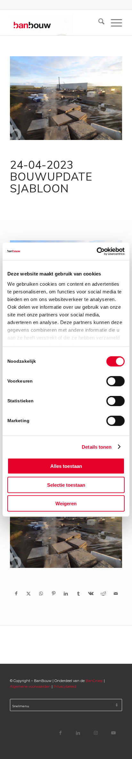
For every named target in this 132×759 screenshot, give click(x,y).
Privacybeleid (65, 686)
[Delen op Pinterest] (53, 593)
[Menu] (113, 22)
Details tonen (96, 446)
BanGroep (94, 680)
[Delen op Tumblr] (78, 593)
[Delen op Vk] (91, 593)
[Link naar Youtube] (113, 732)
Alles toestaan (66, 466)
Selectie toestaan (66, 484)
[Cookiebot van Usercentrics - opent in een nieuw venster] (97, 251)
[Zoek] (98, 22)
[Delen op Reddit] (103, 593)
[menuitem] (98, 22)
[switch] (115, 381)
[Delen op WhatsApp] (41, 593)
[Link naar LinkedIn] (78, 732)
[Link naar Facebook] (60, 732)
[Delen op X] (28, 593)
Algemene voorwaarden (30, 686)
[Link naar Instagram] (95, 732)
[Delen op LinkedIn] (66, 593)
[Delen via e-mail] (116, 593)
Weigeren (66, 503)
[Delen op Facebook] (16, 593)
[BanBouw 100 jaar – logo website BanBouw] (55, 22)
